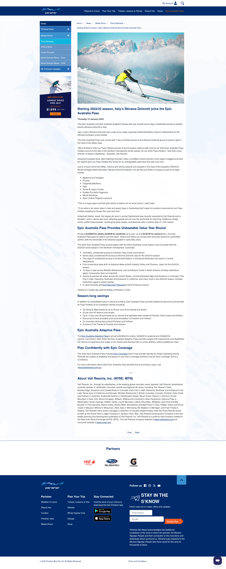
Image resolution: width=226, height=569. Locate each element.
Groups (70, 518)
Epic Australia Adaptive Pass (94, 336)
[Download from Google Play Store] (109, 511)
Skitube (71, 507)
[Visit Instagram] (149, 485)
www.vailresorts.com (163, 419)
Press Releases (116, 23)
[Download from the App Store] (109, 518)
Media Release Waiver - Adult (53, 57)
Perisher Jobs (47, 518)
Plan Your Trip (108, 10)
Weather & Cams (49, 501)
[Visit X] (154, 485)
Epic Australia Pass (174, 10)
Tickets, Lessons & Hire (78, 501)
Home (79, 23)
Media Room (100, 23)
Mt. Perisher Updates (50, 68)
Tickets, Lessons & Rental (130, 10)
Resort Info (150, 10)
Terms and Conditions (137, 561)
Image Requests (47, 52)
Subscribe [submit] (172, 521)
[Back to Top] (181, 480)
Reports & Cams (92, 10)
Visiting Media (46, 46)
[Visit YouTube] (159, 485)
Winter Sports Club (76, 512)
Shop (69, 524)
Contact (44, 512)
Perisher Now (47, 29)
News (160, 10)
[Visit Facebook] (145, 485)
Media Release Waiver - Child (53, 63)
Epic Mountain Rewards (114, 284)
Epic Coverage (121, 353)
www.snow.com (104, 422)
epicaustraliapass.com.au (89, 367)
